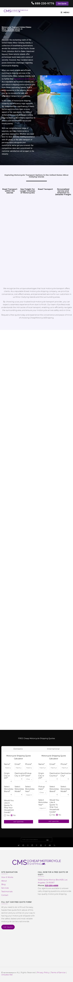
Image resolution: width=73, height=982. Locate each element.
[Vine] (45, 845)
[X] (18, 845)
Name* (7, 764)
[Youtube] (50, 845)
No (14, 815)
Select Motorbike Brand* (8, 789)
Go (47, 840)
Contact (4, 895)
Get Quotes (18, 822)
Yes (8, 815)
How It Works (7, 877)
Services (5, 888)
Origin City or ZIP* (7, 775)
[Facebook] (23, 845)
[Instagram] (27, 845)
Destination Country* (54, 774)
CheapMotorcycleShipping (24, 79)
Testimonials (7, 891)
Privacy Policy (43, 972)
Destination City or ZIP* (20, 774)
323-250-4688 (51, 885)
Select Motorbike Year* (29, 789)
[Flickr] (41, 845)
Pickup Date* (28, 774)
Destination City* (66, 774)
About (4, 881)
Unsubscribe (7, 975)
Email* (18, 764)
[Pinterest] (36, 845)
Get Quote (8, 927)
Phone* (28, 764)
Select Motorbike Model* (19, 789)
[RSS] (54, 845)
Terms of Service (58, 972)
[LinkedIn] (32, 845)
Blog (3, 884)
